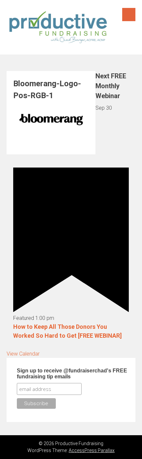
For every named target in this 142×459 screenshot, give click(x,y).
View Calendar (23, 354)
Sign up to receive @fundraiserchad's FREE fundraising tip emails (72, 373)
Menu (128, 14)
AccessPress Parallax (92, 450)
